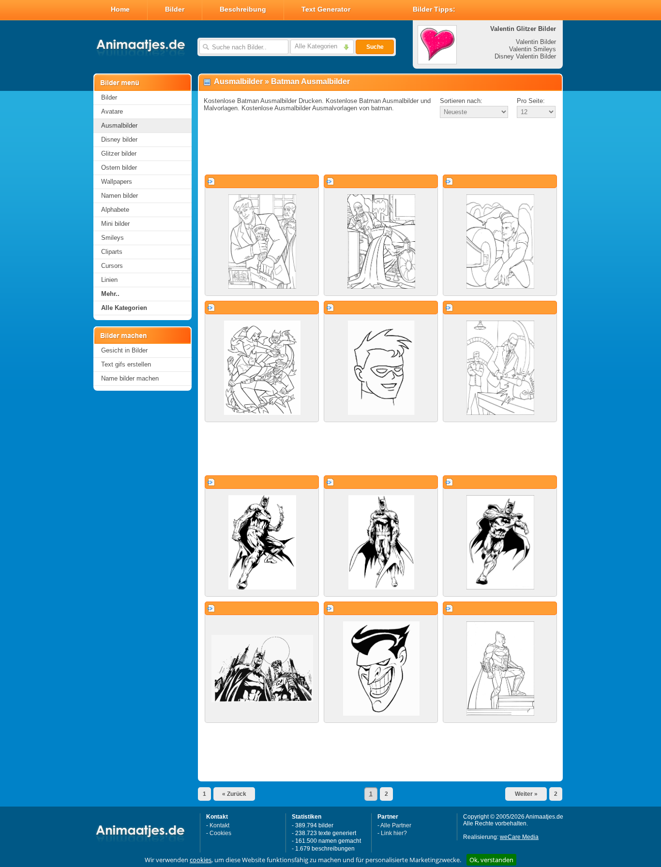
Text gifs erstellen (126, 364)
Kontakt (219, 825)
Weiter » (526, 794)
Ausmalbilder (119, 125)
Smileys (112, 237)
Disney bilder (119, 139)
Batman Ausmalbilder (310, 81)
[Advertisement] (380, 147)
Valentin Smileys (532, 49)
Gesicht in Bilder (124, 350)
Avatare (112, 111)
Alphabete (115, 209)
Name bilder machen (130, 378)
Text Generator (325, 9)
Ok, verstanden (491, 859)
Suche (375, 47)
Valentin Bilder (536, 41)
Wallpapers (116, 181)
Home (120, 9)
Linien (109, 279)
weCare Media (519, 837)
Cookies (220, 833)
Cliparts (111, 251)
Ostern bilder (119, 167)
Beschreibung (243, 9)
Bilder (174, 9)
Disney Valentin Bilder (525, 56)
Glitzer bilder (118, 153)
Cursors (112, 265)
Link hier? (394, 833)
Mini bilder (115, 223)
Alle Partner (395, 825)
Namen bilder (119, 195)
